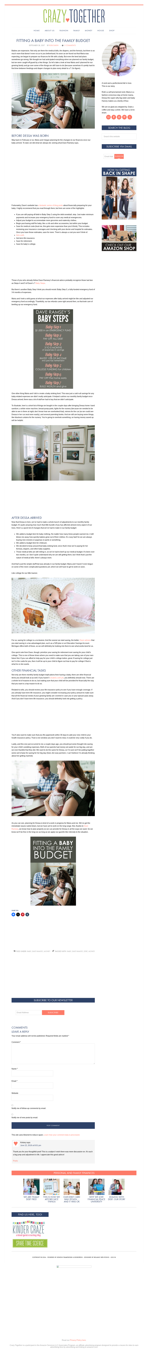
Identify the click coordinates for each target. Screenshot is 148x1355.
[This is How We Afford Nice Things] (51, 1187)
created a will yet (57, 678)
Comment (16, 1042)
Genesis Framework (64, 1257)
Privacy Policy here (78, 1340)
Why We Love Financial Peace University (96, 1199)
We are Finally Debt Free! (31, 1198)
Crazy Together (74, 16)
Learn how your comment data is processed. (62, 1135)
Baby (29, 951)
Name (15, 1069)
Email (14, 1081)
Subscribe (53, 1012)
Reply (15, 1161)
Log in (113, 1257)
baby (69, 951)
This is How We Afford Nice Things (51, 1199)
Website (15, 1093)
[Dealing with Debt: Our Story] (116, 1187)
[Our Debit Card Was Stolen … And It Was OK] (72, 1187)
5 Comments (70, 45)
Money (47, 951)
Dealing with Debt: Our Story (116, 1198)
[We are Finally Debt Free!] (31, 1187)
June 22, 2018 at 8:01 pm (30, 1145)
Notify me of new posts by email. (25, 1118)
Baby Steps (40, 283)
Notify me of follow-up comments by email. (29, 1108)
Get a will (20, 235)
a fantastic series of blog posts (50, 205)
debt (86, 951)
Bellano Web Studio (101, 1257)
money (91, 951)
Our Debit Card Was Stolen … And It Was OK (71, 1199)
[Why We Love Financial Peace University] (96, 1187)
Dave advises (85, 640)
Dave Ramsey (37, 951)
